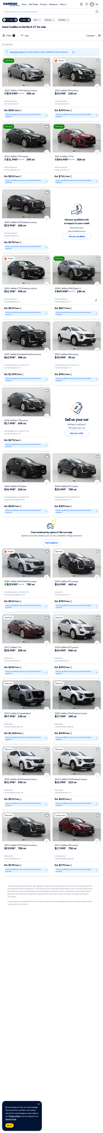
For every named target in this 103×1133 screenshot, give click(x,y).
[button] (10, 20)
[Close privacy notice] (39, 1104)
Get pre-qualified (77, 236)
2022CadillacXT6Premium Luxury (20, 779)
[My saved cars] (86, 4)
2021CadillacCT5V (64, 156)
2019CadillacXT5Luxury (66, 581)
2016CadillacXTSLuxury (66, 90)
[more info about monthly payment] (20, 110)
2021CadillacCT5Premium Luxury (20, 288)
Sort (27, 35)
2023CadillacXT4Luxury (66, 354)
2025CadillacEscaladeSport (17, 713)
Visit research (51, 542)
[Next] (47, 72)
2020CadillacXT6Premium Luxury (20, 581)
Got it (9, 1125)
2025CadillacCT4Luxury (16, 156)
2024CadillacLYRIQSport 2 (68, 288)
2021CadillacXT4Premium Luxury (71, 779)
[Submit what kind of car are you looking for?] (97, 12)
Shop (24, 4)
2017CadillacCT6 (12, 647)
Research (53, 4)
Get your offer (77, 433)
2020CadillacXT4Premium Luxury (20, 222)
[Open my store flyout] (81, 4)
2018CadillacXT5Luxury (66, 486)
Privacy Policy (15, 1116)
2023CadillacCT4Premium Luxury (20, 90)
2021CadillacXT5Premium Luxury (20, 845)
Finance (43, 4)
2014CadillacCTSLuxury (16, 420)
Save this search (17, 52)
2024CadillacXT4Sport (15, 486)
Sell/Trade (33, 4)
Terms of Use (10, 1119)
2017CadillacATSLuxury (66, 845)
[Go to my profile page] (94, 4)
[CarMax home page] (11, 4)
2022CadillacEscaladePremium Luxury (22, 354)
